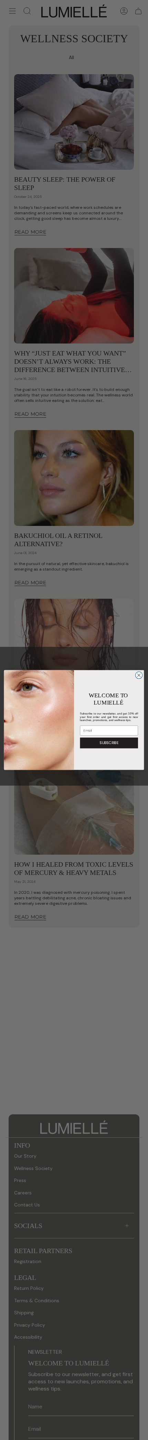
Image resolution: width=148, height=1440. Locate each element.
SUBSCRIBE (108, 742)
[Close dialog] (138, 675)
